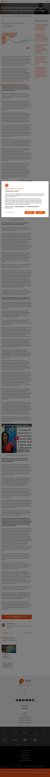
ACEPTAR (40, 212)
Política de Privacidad (33, 206)
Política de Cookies (19, 206)
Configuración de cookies (9, 212)
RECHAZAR (29, 212)
